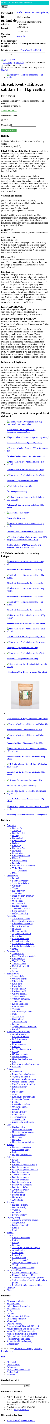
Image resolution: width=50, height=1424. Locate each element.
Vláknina (16, 1009)
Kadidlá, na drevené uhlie (23, 1097)
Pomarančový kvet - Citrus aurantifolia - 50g (24, 730)
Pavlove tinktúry (19, 1215)
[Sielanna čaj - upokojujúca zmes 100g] (24, 780)
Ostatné (10, 1069)
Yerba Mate (17, 868)
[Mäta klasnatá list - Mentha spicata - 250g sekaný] (28, 631)
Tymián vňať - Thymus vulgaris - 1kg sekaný (24, 443)
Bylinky (10, 1157)
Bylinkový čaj (18, 833)
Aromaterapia (13, 951)
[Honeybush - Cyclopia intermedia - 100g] (26, 642)
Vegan (15, 888)
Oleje (9, 1124)
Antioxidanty (18, 1016)
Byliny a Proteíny (14, 1324)
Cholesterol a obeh (20, 1036)
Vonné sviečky (18, 961)
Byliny (15, 1159)
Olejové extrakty (19, 931)
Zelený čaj (16, 830)
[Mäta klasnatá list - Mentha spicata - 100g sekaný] (28, 618)
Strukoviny (17, 893)
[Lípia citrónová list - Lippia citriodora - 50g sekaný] (28, 666)
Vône (14, 968)
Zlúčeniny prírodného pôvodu (25, 1220)
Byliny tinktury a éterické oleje (20, 1336)
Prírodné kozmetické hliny (23, 946)
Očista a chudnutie (20, 1054)
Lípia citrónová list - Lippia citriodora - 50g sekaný (27, 672)
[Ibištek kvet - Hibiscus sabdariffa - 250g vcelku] (28, 591)
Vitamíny (11, 1288)
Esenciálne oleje (19, 1134)
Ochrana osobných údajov (18, 1316)
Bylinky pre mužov (20, 1180)
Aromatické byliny (20, 1190)
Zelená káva (17, 853)
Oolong (15, 835)
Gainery (15, 1242)
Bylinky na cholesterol (22, 1185)
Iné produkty (17, 1092)
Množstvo (5, 125)
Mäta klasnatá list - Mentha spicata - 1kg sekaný (25, 470)
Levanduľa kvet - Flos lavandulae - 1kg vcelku (25, 531)
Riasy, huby (17, 986)
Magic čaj (16, 850)
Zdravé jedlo (17, 981)
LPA (14, 1061)
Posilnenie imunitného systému (25, 1064)
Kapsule (10, 1144)
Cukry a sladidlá (19, 994)
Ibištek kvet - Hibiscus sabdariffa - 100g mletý (24, 569)
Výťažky (16, 1210)
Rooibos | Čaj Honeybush (23, 865)
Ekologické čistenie (20, 1099)
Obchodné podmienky (16, 1319)
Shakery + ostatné (20, 1260)
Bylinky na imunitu (20, 1177)
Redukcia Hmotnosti (21, 1237)
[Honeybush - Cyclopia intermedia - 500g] (26, 475)
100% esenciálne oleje (22, 1129)
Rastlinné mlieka (19, 906)
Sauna (15, 971)
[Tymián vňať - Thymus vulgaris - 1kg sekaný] (28, 437)
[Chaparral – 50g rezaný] (18, 513)
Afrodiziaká (17, 1200)
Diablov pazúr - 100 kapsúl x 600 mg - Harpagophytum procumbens (21, 431)
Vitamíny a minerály (21, 999)
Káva (14, 873)
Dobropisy (11, 1367)
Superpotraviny (19, 989)
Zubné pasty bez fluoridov (23, 1084)
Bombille (16, 863)
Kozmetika (11, 916)
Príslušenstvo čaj (19, 860)
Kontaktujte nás (13, 1308)
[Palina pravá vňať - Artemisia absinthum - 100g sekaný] (28, 499)
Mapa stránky (13, 1321)
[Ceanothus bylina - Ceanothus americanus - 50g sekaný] (28, 793)
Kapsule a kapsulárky (21, 1147)
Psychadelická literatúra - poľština (27, 1285)
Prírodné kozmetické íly (22, 923)
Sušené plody (18, 976)
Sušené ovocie (18, 996)
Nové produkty (13, 1303)
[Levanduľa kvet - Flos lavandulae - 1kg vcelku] (28, 526)
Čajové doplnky (19, 840)
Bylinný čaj (17, 828)
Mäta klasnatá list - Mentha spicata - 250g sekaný (26, 637)
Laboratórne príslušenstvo (23, 1074)
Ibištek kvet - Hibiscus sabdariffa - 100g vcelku (25, 583)
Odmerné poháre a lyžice (23, 1082)
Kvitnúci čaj (17, 838)
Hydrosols (16, 928)
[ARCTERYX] (8, 60)
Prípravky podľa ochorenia (18, 1031)
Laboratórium (18, 1114)
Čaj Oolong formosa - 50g (17, 491)
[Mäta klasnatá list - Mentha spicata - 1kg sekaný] (28, 464)
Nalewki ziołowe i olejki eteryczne (22, 1334)
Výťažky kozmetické (21, 933)
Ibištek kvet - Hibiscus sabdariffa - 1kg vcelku (24, 610)
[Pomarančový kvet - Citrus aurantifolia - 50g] (27, 724)
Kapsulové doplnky (20, 1149)
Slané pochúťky (19, 911)
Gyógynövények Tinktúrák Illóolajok (23, 1326)
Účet (3, 1356)
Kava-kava (17, 984)
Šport (14, 1230)
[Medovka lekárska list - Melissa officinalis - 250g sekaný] (28, 767)
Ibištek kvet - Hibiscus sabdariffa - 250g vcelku (25, 596)
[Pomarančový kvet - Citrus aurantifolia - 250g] (28, 737)
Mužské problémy (20, 1056)
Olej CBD (16, 1139)
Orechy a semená (19, 979)
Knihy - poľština (14, 1270)
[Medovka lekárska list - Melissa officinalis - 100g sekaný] (28, 751)
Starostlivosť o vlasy (21, 918)
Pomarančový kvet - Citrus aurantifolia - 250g (25, 743)
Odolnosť (16, 1212)
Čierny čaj (16, 845)
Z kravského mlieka (21, 908)
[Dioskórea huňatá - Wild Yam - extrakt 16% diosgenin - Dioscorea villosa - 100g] (28, 539)
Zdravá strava (13, 974)
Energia (15, 1227)
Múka (14, 1014)
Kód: (3, 96)
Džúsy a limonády (20, 913)
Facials (15, 1102)
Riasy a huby (18, 1019)
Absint (15, 1094)
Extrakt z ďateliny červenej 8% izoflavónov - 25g (26, 456)
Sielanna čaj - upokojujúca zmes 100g (21, 785)
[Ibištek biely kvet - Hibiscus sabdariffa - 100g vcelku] (28, 809)
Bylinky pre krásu (20, 1187)
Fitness (10, 1235)
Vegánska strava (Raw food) (24, 1026)
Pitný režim (17, 1255)
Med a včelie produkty (22, 1011)
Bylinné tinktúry (19, 1207)
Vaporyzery (17, 1071)
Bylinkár (16, 1162)
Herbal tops (17, 1197)
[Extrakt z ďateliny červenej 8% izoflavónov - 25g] (28, 451)
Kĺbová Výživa (19, 1257)
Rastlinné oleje (18, 1127)
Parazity (15, 1051)
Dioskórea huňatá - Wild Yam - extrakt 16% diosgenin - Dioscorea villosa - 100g (24, 546)
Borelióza (16, 1041)
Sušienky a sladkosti (21, 883)
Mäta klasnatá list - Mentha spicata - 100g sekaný (26, 623)
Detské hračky (13, 1344)
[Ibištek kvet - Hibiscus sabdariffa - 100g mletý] (28, 564)
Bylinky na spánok (20, 1172)
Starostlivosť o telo (20, 941)
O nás (9, 1311)
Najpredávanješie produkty (18, 1306)
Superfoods (17, 1001)
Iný (13, 1089)
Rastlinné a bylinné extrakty (24, 1164)
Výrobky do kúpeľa (21, 1077)
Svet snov (16, 1066)
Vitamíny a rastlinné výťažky (25, 1262)
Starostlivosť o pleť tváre (23, 943)
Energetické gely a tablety (23, 1267)
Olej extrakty (18, 1137)
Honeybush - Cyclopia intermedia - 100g (22, 648)
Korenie (15, 1024)
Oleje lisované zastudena (23, 1142)
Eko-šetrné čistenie (20, 938)
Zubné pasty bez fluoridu (23, 1122)
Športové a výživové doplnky (19, 1341)
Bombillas (22, 871)
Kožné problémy (19, 1039)
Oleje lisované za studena (23, 1132)
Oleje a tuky (17, 901)
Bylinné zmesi (18, 1195)
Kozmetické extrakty (21, 926)
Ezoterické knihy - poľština (24, 1275)
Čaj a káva (11, 825)
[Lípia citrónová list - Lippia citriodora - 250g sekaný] (25, 713)
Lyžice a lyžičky (19, 1112)
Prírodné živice (18, 958)
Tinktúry (10, 1202)
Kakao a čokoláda (20, 1004)
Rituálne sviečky (19, 1087)
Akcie (9, 1290)
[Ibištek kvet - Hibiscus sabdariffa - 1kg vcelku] (28, 77)
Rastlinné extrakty (20, 1205)
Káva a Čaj (17, 858)
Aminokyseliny (19, 1250)
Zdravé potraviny (19, 1021)
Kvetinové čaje (18, 848)
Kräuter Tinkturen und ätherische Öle (23, 1329)
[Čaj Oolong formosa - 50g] (19, 486)
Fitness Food (17, 1252)
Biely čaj (16, 843)
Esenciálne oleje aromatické (24, 956)
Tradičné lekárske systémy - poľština (28, 1277)
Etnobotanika (18, 1192)
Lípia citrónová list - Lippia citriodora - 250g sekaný (27, 719)
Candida (16, 1046)
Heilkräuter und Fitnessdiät (18, 1339)
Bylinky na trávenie (20, 1167)
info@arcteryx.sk (21, 1409)
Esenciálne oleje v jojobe (23, 921)
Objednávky (12, 1362)
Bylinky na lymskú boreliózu (25, 1169)
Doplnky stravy (13, 1217)
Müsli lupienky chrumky (23, 896)
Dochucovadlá (18, 903)
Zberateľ (16, 1029)
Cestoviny (16, 898)
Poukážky (11, 1374)
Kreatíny (16, 1245)
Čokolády (16, 886)
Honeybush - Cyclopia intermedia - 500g (22, 481)
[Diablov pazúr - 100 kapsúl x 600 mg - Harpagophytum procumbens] (28, 424)
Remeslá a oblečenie (21, 1104)
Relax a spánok (19, 1044)
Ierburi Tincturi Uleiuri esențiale (21, 1331)
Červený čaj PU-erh (21, 855)
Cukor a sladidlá (19, 1006)
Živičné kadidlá (19, 963)
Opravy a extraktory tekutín (24, 1079)
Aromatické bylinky (21, 1174)
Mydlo (15, 948)
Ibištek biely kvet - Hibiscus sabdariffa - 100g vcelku (27, 814)
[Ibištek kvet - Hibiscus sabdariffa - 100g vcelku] (28, 577)
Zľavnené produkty (15, 1301)
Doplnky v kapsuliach (22, 1154)
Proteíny (16, 1240)
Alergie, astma (18, 1222)
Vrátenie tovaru (13, 1364)
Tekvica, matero (19, 1117)
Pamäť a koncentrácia (21, 1049)
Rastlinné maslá (19, 991)
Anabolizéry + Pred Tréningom (26, 1247)
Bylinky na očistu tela (21, 1182)
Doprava (10, 1313)
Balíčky (10, 1232)
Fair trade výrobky (20, 881)
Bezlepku (16, 878)
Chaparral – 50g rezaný (16, 518)
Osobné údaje (13, 1372)
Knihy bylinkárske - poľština (25, 1272)
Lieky (14, 1152)
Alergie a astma (19, 1034)
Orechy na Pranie (20, 1107)
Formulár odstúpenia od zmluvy (21, 1420)
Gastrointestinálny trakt (22, 1059)
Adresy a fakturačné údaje (18, 1369)
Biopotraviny (12, 876)
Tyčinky (15, 1265)
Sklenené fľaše (18, 1119)
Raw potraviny (18, 891)
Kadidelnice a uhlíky (21, 966)
